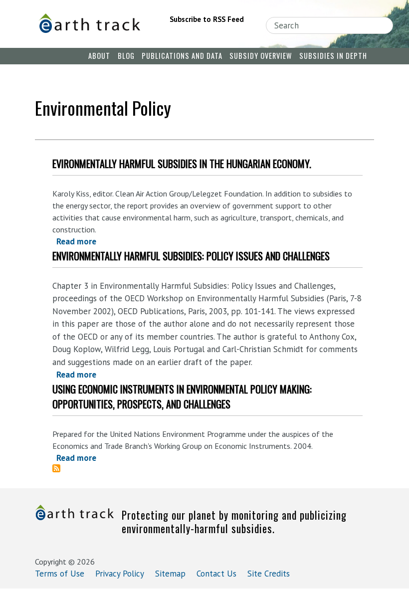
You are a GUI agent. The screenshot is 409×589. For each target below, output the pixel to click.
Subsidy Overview (260, 55)
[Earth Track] (89, 23)
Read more (76, 241)
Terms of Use (59, 573)
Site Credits (268, 573)
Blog (126, 55)
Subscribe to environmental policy (60, 468)
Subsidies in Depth (333, 55)
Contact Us (216, 573)
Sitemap (170, 573)
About (99, 55)
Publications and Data (182, 55)
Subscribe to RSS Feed (207, 19)
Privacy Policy (119, 573)
